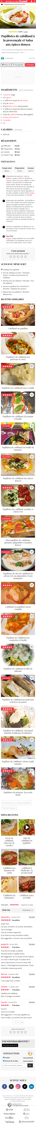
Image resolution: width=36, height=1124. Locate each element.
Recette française (9, 808)
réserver (9, 180)
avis (26, 32)
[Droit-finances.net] (26, 1114)
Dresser (8, 238)
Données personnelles (11, 1097)
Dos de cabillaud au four (12, 273)
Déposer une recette (10, 1045)
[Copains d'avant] (9, 1118)
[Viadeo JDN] (26, 1118)
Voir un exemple (28, 1058)
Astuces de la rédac (11, 1061)
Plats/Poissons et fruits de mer (15, 4)
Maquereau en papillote (12, 292)
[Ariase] (9, 1122)
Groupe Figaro (27, 1099)
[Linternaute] (9, 1114)
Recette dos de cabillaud (12, 281)
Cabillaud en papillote (11, 270)
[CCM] (9, 1110)
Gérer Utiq (8, 1099)
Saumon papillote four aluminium (15, 286)
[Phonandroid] (26, 1122)
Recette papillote (24, 803)
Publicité (22, 1096)
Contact (17, 1096)
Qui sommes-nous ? (8, 1096)
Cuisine (7, 1058)
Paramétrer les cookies (24, 1097)
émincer (21, 180)
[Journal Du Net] (26, 1110)
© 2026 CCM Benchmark (18, 1101)
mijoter (32, 193)
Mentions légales (17, 1099)
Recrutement (29, 1096)
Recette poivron (9, 803)
